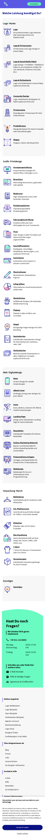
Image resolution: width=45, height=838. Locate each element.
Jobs (7, 757)
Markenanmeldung (13, 725)
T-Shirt (16, 547)
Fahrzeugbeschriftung (23, 219)
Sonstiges (17, 587)
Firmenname (19, 110)
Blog (7, 750)
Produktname (19, 126)
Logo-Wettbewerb (12, 705)
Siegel (16, 324)
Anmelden (34, 4)
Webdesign (18, 469)
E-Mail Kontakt (14, 671)
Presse (8, 753)
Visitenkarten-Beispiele (14, 717)
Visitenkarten (19, 350)
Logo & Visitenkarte (22, 80)
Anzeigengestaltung (22, 167)
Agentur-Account (12, 721)
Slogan (16, 139)
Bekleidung (18, 496)
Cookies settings (22, 833)
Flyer (15, 231)
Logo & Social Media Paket (24, 61)
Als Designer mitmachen (15, 765)
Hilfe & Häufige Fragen (18, 676)
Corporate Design (21, 96)
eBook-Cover (19, 390)
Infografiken (19, 284)
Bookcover (18, 193)
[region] (22, 817)
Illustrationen (19, 272)
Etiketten (17, 523)
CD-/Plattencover (21, 508)
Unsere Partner (11, 761)
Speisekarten (19, 336)
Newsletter (18, 430)
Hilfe (7, 782)
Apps (15, 378)
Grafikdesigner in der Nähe (16, 736)
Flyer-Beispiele (11, 713)
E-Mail (7, 778)
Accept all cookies (22, 827)
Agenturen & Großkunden (19, 681)
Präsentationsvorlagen (23, 457)
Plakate (16, 310)
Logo (15, 29)
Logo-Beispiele (11, 709)
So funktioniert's (12, 789)
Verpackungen (19, 559)
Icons (15, 404)
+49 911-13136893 (18, 639)
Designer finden (11, 732)
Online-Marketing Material (25, 442)
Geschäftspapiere (21, 246)
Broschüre (18, 179)
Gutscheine (18, 257)
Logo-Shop (9, 729)
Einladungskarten (21, 205)
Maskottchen (19, 298)
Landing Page (19, 416)
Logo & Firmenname (22, 45)
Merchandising (20, 535)
